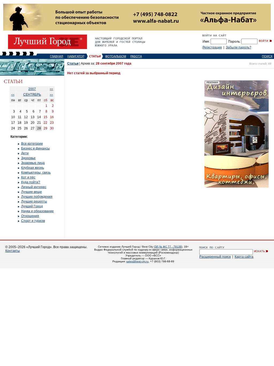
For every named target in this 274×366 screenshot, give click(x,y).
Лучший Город (32, 206)
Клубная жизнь (32, 168)
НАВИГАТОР (75, 56)
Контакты (12, 251)
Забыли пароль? (238, 47)
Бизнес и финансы (35, 148)
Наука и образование (37, 211)
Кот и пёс (28, 177)
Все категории (32, 143)
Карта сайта (244, 257)
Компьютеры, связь (36, 172)
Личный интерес (33, 187)
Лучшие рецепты (34, 201)
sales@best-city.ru (137, 261)
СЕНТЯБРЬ (32, 94)
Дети (25, 153)
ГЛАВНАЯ (56, 56)
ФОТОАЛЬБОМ (115, 56)
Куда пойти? (30, 182)
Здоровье (28, 158)
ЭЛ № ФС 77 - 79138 (168, 246)
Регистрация (212, 47)
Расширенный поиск (215, 257)
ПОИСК (267, 56)
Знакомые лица (33, 163)
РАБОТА (136, 56)
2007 (32, 89)
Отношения (30, 216)
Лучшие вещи (31, 192)
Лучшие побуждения (36, 197)
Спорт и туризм (33, 221)
